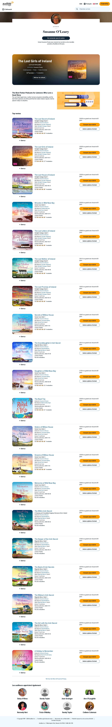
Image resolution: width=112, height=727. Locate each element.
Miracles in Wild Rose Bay (45, 203)
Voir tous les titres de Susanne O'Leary (56, 679)
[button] (89, 124)
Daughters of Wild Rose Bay (45, 371)
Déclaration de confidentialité (62, 718)
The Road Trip (40, 399)
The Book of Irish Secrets (44, 567)
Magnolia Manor (42, 350)
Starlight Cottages (42, 126)
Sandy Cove (41, 210)
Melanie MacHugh (46, 403)
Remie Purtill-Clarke (46, 655)
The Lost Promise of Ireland (45, 287)
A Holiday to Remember (44, 651)
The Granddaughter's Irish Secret (48, 343)
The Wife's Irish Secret (43, 511)
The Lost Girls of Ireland (44, 147)
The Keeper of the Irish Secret (46, 539)
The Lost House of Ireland (45, 175)
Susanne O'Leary (44, 122)
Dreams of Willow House (44, 455)
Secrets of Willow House (44, 315)
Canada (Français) (56, 720)
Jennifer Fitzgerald (46, 124)
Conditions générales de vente (45, 718)
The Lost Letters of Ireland (45, 231)
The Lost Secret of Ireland (45, 119)
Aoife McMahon (45, 348)
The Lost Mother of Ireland (45, 259)
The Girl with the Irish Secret (46, 623)
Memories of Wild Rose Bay (45, 483)
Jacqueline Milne (45, 320)
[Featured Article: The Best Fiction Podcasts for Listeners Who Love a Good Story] (78, 101)
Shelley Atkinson (45, 208)
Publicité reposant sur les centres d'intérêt (82, 718)
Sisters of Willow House (44, 427)
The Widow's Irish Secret (44, 595)
